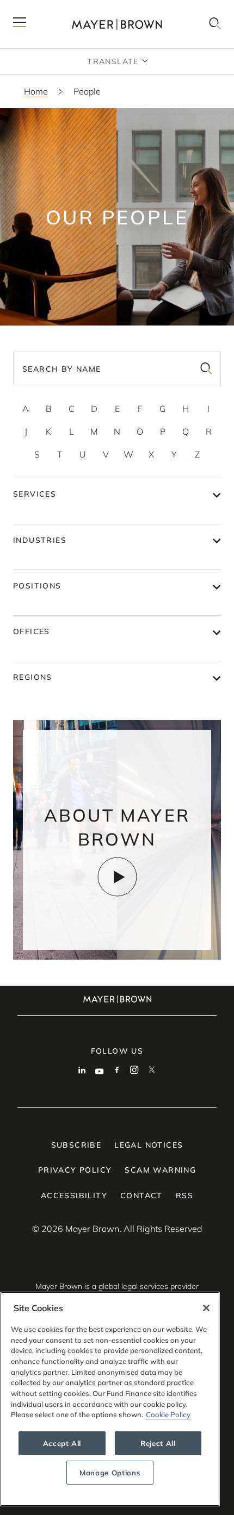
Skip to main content (53, 8)
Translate (113, 61)
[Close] (206, 1308)
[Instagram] (134, 1071)
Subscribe (76, 1145)
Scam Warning (160, 1170)
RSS (184, 1195)
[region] (110, 1399)
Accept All (62, 1443)
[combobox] (117, 368)
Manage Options (109, 1472)
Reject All (158, 1443)
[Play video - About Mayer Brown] (117, 877)
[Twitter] (151, 1071)
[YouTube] (99, 1071)
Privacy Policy (75, 1170)
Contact (141, 1195)
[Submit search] (206, 368)
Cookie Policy (168, 1414)
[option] (26, 409)
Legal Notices (148, 1145)
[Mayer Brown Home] (117, 24)
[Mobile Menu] (19, 24)
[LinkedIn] (82, 1071)
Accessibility (74, 1195)
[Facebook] (117, 1071)
